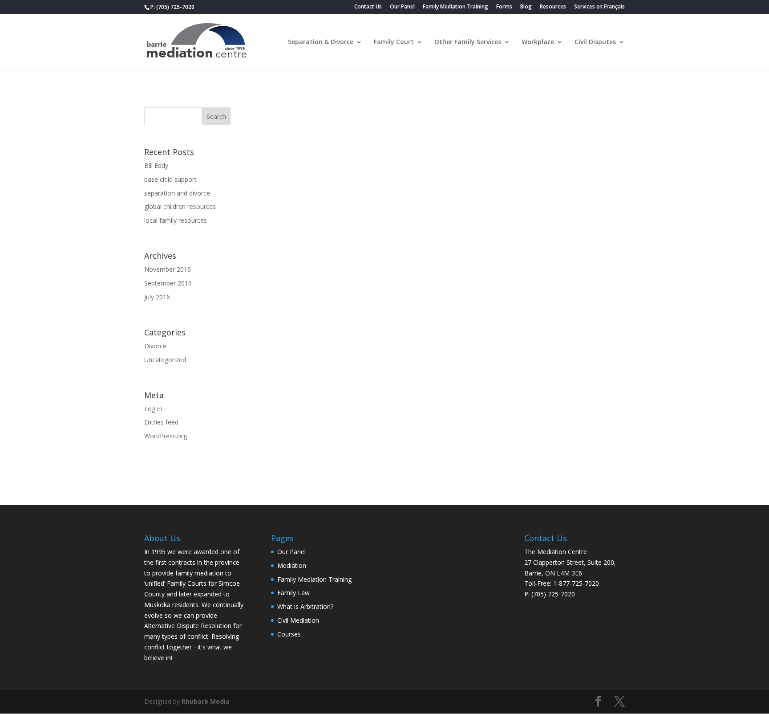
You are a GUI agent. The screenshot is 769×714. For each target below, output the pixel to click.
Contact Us (368, 7)
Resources (553, 7)
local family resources (175, 220)
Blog (526, 7)
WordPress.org (165, 436)
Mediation (291, 565)
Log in (153, 408)
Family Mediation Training (455, 7)
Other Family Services (467, 42)
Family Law (293, 592)
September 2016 (168, 283)
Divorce (155, 346)
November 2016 (167, 269)
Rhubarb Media (206, 701)
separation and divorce (177, 193)
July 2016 (157, 297)
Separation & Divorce (320, 42)
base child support (170, 179)
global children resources (180, 206)
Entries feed (161, 422)
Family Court (394, 42)
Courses (289, 634)
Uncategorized (165, 359)
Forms (504, 7)
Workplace (538, 42)
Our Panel (402, 7)
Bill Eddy (156, 165)
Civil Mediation (298, 620)
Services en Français (599, 7)
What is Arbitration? (305, 606)
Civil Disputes (595, 42)
